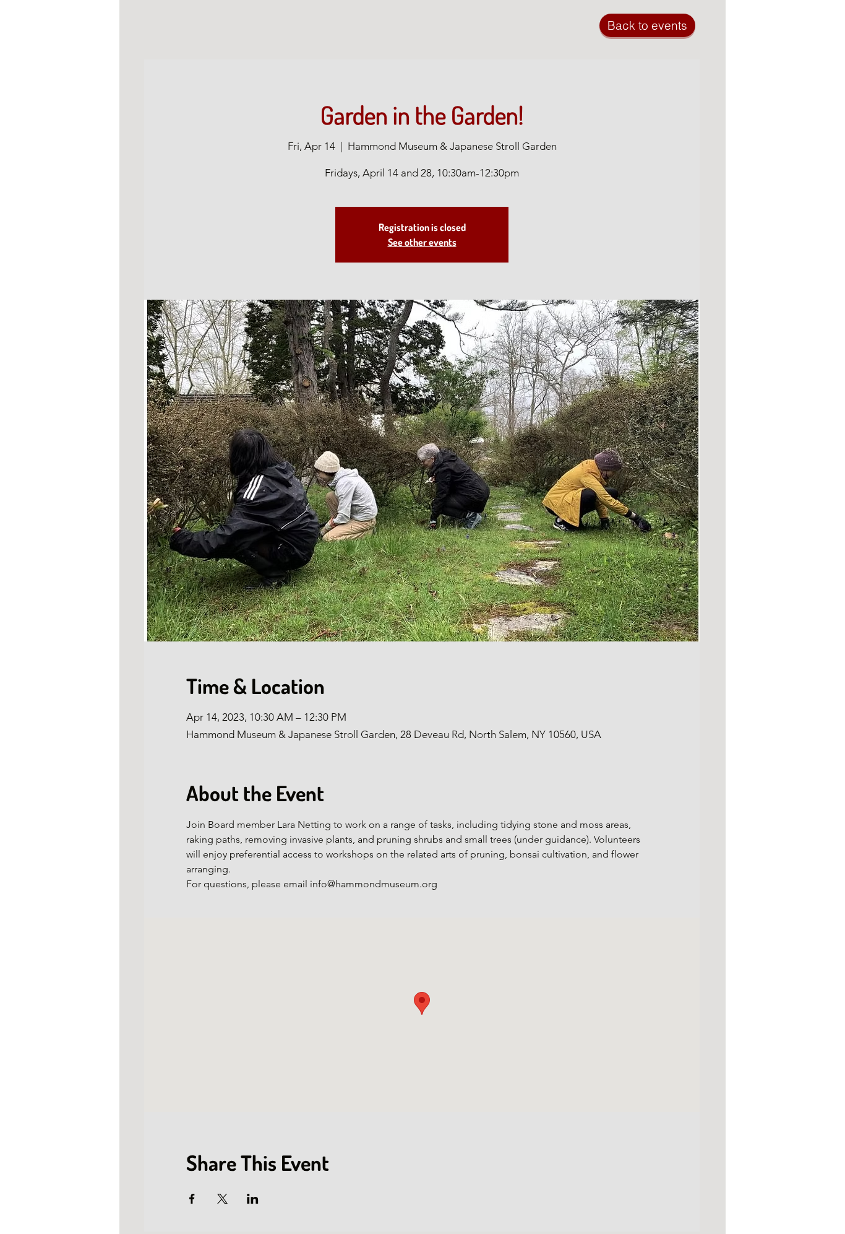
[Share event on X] (222, 1199)
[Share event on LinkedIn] (253, 1199)
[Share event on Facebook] (192, 1199)
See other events (422, 242)
